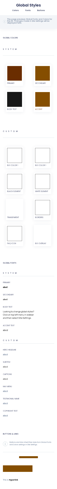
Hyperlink (13, 480)
